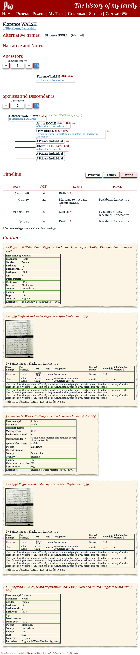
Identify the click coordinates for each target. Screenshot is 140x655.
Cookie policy (72, 653)
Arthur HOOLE (59, 116)
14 (70, 221)
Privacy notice (59, 653)
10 (71, 212)
